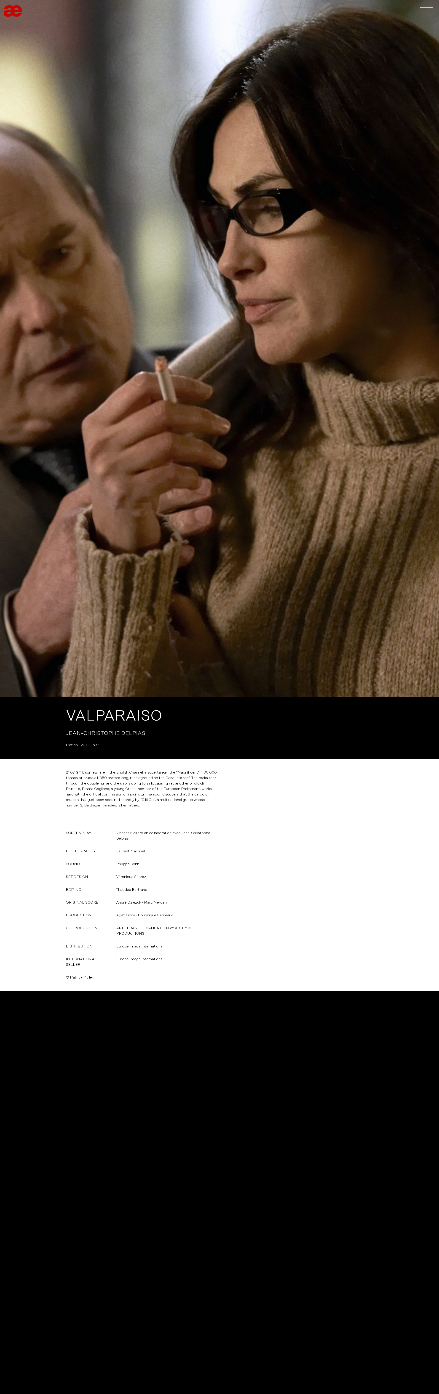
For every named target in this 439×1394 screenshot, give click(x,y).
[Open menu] (426, 11)
